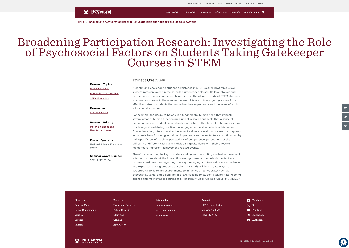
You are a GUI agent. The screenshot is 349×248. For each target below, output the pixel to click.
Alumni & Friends (164, 205)
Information (193, 3)
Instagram (258, 215)
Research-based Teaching (104, 93)
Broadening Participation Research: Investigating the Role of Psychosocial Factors (142, 22)
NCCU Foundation (165, 210)
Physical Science (99, 88)
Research (235, 12)
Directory (249, 3)
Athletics (210, 3)
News (220, 3)
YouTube (257, 210)
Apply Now (119, 224)
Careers (79, 220)
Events (229, 3)
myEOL (260, 3)
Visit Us (79, 215)
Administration (251, 12)
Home (81, 22)
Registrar (118, 200)
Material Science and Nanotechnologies (102, 129)
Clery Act (118, 215)
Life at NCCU (189, 12)
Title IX (117, 220)
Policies (79, 224)
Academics (206, 12)
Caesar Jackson (99, 112)
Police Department (85, 210)
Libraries (80, 200)
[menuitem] (255, 200)
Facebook (257, 200)
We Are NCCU (172, 12)
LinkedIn (257, 220)
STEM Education (99, 98)
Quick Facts (162, 215)
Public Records (121, 210)
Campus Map (82, 205)
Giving (238, 3)
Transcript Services (124, 205)
